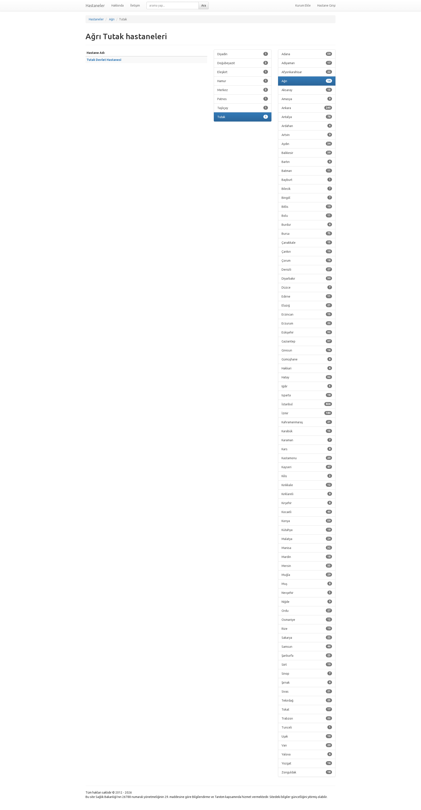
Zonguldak (306, 772)
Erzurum (306, 323)
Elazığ (306, 305)
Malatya (306, 539)
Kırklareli (306, 494)
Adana (306, 54)
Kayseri (306, 467)
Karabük (306, 431)
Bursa (306, 233)
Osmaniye (306, 619)
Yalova (306, 754)
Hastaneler (95, 5)
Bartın (306, 162)
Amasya (306, 99)
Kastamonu (306, 458)
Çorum (306, 260)
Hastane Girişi (326, 5)
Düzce (306, 287)
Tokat (306, 709)
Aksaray (306, 90)
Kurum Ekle (303, 5)
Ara (203, 5)
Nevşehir (306, 593)
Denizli (306, 269)
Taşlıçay (241, 108)
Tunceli (306, 727)
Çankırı (306, 251)
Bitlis (306, 206)
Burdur (306, 224)
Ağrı (306, 81)
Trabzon (306, 718)
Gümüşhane (306, 359)
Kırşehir (306, 503)
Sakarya (306, 637)
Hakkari (306, 368)
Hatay (306, 377)
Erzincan (306, 314)
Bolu (306, 215)
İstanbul (306, 404)
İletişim (135, 5)
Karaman (306, 440)
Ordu (306, 610)
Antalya (306, 117)
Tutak (241, 117)
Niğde (306, 602)
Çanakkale (306, 242)
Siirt (306, 664)
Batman (306, 171)
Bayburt (306, 180)
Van (306, 745)
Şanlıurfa (306, 655)
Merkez (241, 90)
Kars (306, 449)
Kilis (306, 476)
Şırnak (306, 682)
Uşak (306, 736)
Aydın (306, 144)
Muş (306, 584)
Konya (306, 521)
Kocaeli (306, 512)
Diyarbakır (306, 278)
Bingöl (306, 197)
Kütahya (306, 530)
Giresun (306, 350)
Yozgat (306, 763)
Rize (306, 628)
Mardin (306, 557)
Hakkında (117, 5)
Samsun (306, 646)
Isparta (306, 395)
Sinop (306, 673)
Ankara (306, 108)
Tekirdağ (306, 700)
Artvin (306, 135)
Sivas (306, 691)
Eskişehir (306, 332)
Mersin (306, 566)
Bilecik (306, 189)
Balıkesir (306, 153)
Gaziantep (306, 341)
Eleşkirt (241, 72)
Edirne (306, 296)
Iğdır (306, 386)
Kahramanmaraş (306, 422)
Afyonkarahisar (306, 72)
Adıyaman (306, 63)
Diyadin (241, 54)
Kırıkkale (306, 485)
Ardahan (306, 126)
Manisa (306, 548)
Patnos (241, 99)
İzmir (306, 413)
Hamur (241, 81)
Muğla (306, 575)
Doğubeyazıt (241, 63)
